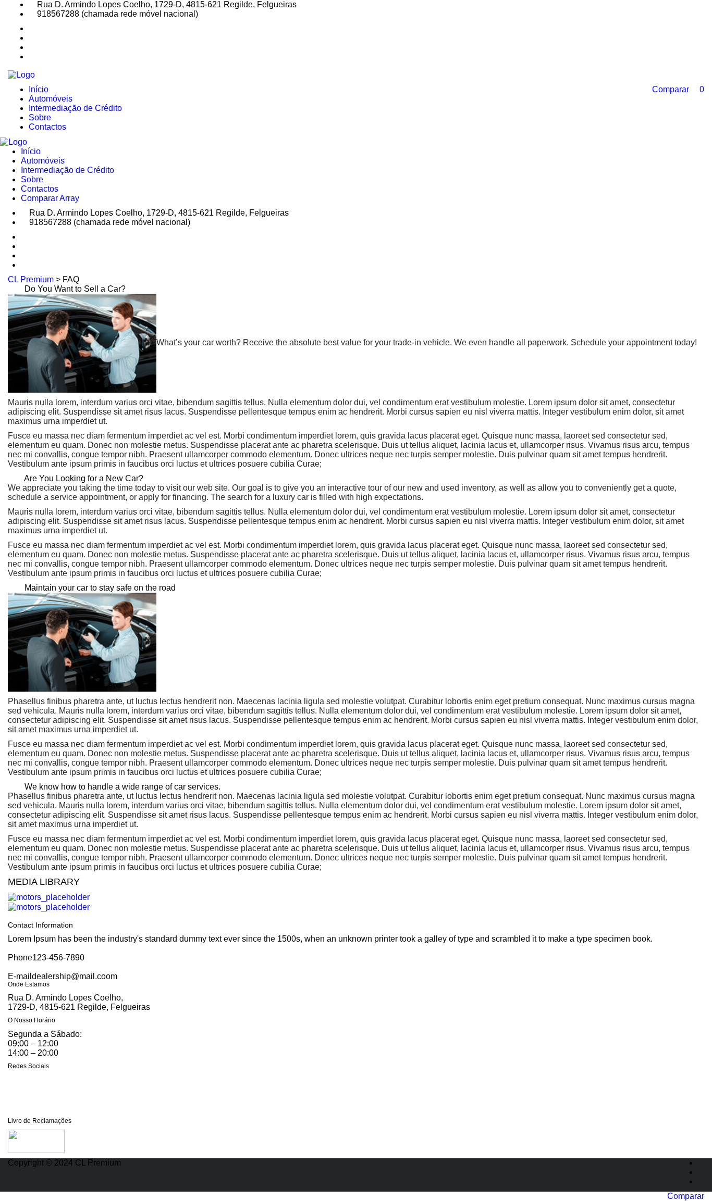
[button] (356, 289)
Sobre (40, 117)
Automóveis (50, 98)
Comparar (685, 1196)
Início (38, 89)
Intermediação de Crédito (75, 108)
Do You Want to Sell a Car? (75, 288)
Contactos (47, 126)
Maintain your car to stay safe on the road (100, 587)
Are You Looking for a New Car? (83, 478)
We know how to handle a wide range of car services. (122, 786)
